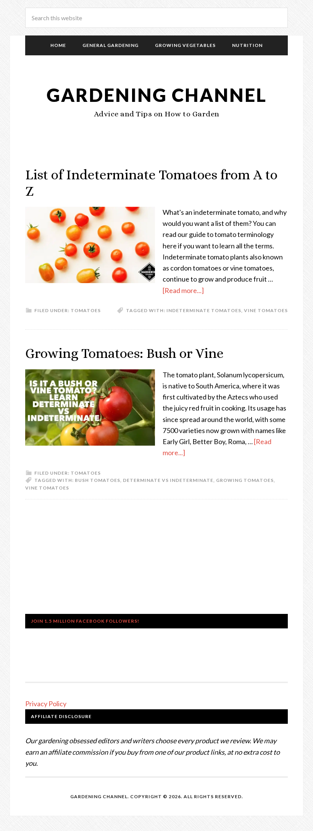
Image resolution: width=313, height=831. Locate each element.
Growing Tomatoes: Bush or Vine (124, 353)
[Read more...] (183, 290)
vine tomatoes (266, 310)
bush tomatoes (97, 480)
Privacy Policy (45, 703)
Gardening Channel (157, 95)
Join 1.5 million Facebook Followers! (85, 621)
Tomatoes (86, 310)
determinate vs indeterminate (168, 480)
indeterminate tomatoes (203, 310)
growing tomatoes (245, 480)
